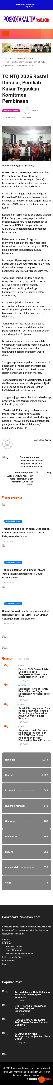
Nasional (22, 685)
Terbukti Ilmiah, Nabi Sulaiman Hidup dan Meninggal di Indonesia (32, 994)
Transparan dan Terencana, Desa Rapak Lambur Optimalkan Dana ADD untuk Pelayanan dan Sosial (25, 532)
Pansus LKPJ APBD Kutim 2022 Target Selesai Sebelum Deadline (32, 1022)
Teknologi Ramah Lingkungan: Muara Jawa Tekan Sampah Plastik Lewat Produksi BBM (23, 573)
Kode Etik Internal (14, 950)
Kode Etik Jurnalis (14, 946)
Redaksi (6, 939)
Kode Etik (6, 943)
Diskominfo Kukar (25, 58)
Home (8, 58)
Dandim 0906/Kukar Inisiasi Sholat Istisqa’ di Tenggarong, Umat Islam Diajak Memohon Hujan (34, 673)
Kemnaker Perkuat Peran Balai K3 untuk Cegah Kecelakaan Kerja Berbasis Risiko (34, 692)
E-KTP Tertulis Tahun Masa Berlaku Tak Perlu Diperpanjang (30, 1008)
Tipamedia (46, 1079)
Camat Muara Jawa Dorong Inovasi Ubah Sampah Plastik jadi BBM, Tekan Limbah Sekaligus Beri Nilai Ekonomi (25, 614)
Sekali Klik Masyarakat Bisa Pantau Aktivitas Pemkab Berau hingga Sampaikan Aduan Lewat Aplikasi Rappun (34, 713)
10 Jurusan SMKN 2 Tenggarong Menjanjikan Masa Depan (32, 1036)
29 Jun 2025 (9, 117)
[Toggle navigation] (5, 33)
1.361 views (26, 117)
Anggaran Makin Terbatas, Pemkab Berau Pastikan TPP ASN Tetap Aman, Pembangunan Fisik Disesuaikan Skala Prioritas (34, 735)
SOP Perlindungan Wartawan (19, 953)
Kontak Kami (8, 961)
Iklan (4, 964)
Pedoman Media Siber (12, 957)
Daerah (21, 666)
